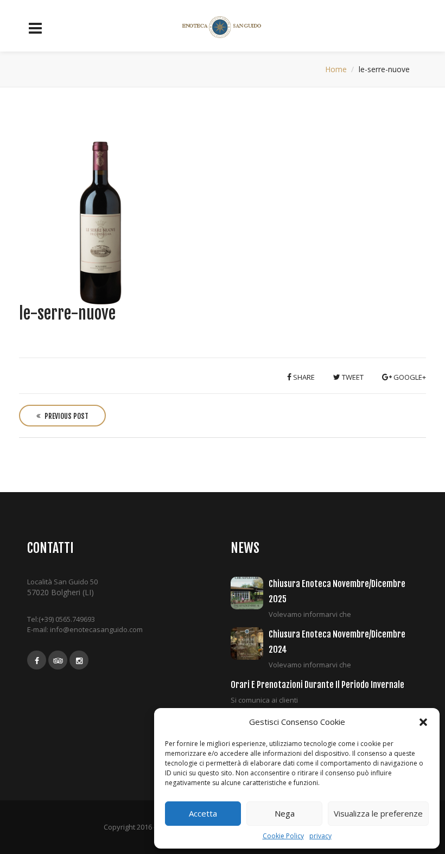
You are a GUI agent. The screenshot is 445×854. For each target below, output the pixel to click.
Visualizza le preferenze (378, 813)
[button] (423, 722)
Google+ (409, 377)
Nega (285, 813)
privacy (320, 835)
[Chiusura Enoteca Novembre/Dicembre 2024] (250, 643)
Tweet (352, 377)
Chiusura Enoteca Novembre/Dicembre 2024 (337, 641)
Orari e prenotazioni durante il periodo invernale (317, 684)
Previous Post (65, 416)
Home (336, 69)
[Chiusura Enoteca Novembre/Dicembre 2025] (250, 593)
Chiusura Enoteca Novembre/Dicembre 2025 (337, 591)
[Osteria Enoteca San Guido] (223, 27)
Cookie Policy (283, 835)
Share (303, 377)
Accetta (203, 813)
